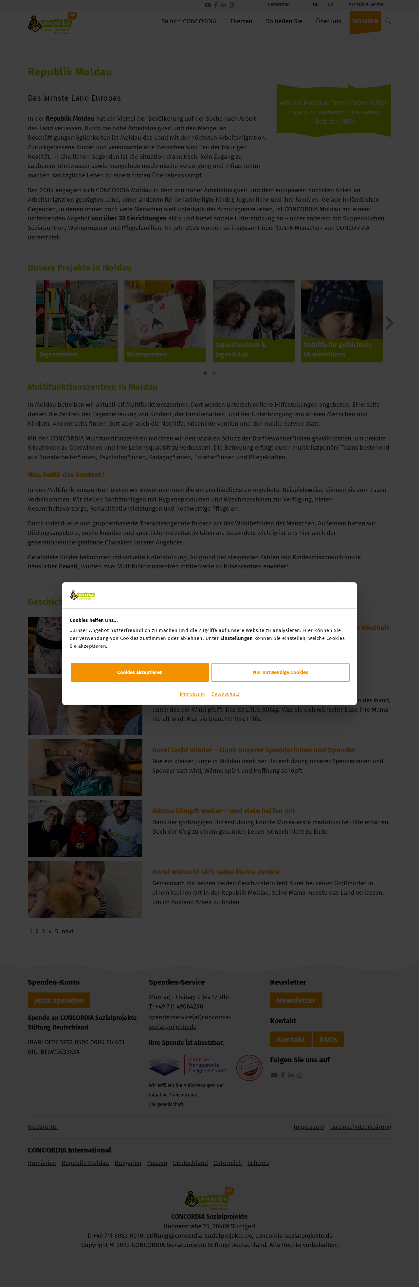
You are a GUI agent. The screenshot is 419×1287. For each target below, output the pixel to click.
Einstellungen (236, 638)
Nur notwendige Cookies (280, 672)
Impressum (192, 694)
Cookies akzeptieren (140, 672)
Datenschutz (225, 694)
